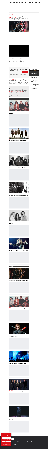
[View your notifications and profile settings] (36, 1)
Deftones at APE (22, 12)
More (24, 2)
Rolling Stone (13, 79)
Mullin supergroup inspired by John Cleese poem (15, 84)
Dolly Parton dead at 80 (15, 12)
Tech (19, 2)
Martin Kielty (13, 17)
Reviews (17, 2)
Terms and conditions (26, 441)
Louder (15, 17)
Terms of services (17, 73)
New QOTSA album (28, 12)
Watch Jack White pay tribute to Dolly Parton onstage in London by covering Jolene (35, 85)
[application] (19, 50)
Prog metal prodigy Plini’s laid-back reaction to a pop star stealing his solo (34, 88)
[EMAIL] (9, 88)
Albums (12, 14)
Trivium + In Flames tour (34, 12)
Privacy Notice (11, 74)
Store (22, 2)
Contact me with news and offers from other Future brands (6, 439)
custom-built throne (17, 39)
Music (9, 14)
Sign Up (6, 441)
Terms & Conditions (5, 444)
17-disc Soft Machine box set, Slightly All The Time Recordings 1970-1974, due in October (34, 81)
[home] (9, 2)
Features (14, 2)
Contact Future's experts (19, 441)
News (11, 2)
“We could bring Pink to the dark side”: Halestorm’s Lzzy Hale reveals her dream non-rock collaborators (34, 77)
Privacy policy (32, 441)
